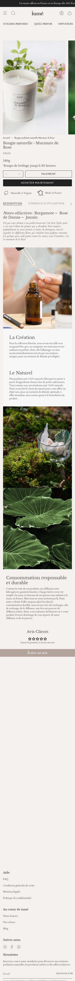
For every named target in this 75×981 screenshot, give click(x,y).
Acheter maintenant (37, 182)
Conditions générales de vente (18, 885)
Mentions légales (11, 891)
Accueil (6, 137)
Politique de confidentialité (17, 898)
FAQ (5, 879)
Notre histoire (10, 916)
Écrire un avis (38, 653)
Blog (5, 928)
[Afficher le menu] (5, 13)
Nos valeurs (9, 922)
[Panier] (70, 13)
